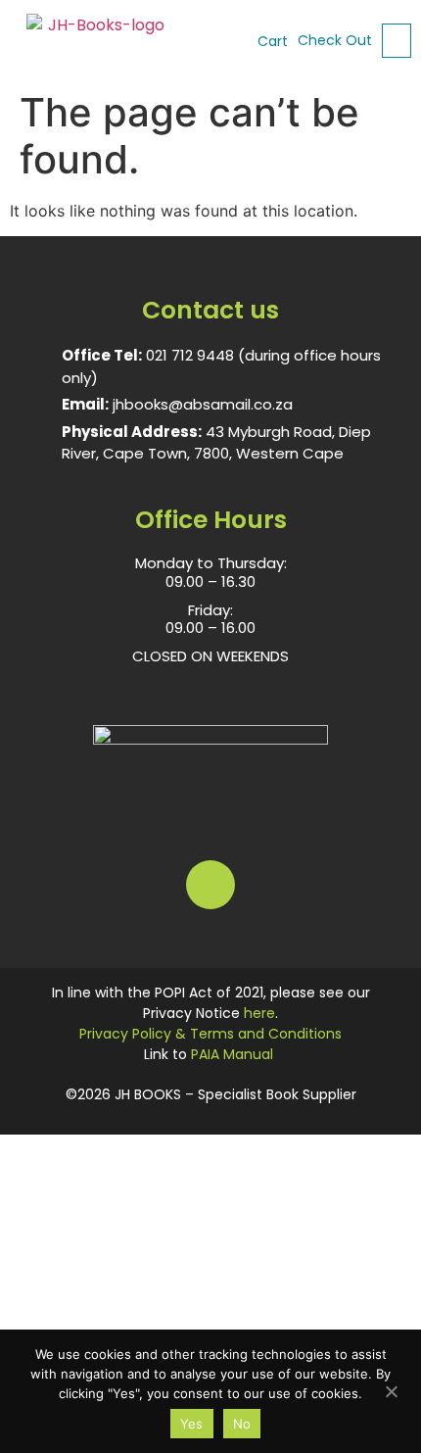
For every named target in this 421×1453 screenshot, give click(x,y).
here (259, 1013)
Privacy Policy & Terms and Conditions (210, 1033)
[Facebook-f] (210, 884)
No (242, 1423)
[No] (390, 1389)
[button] (396, 41)
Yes (192, 1423)
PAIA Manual (232, 1054)
